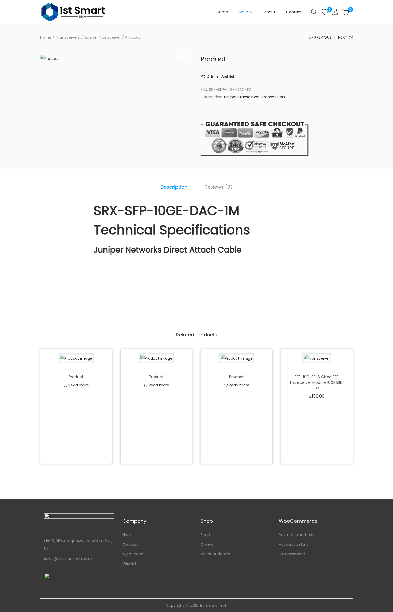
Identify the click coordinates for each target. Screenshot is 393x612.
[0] (325, 12)
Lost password (292, 554)
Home (45, 37)
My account (133, 554)
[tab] (173, 187)
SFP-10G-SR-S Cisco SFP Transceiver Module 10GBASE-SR (316, 382)
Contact (130, 544)
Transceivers (68, 37)
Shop (205, 534)
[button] (217, 76)
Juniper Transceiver (102, 37)
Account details (215, 554)
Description (173, 187)
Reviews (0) (219, 187)
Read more (78, 385)
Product (76, 376)
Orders (207, 544)
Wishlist (129, 563)
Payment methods (296, 534)
